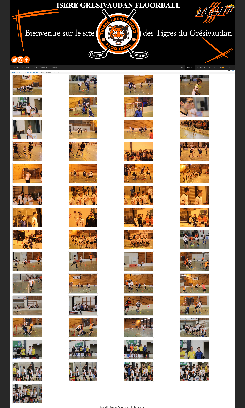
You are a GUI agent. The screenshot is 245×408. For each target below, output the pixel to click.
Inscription (54, 67)
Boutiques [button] (200, 67)
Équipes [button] (43, 67)
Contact (230, 67)
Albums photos (32, 72)
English (232, 70)
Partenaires (212, 67)
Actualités (26, 67)
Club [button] (34, 67)
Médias (21, 72)
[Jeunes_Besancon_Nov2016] (27, 84)
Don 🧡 (222, 67)
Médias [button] (189, 67)
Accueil (17, 67)
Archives (181, 67)
